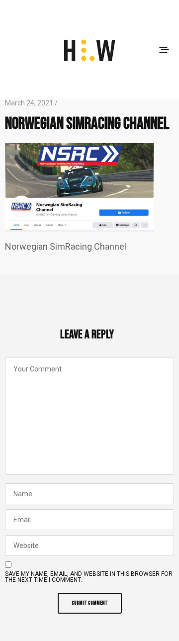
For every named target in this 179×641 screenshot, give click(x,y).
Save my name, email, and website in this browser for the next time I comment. (89, 577)
